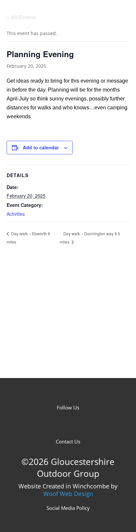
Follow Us (68, 407)
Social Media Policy (68, 508)
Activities (16, 213)
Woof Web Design (68, 494)
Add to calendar (41, 147)
